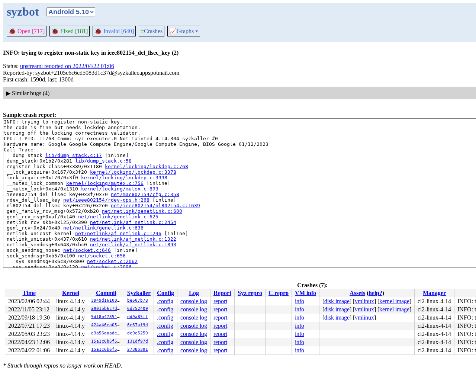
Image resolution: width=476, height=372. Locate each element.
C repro (278, 293)
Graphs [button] (181, 31)
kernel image (394, 301)
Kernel (70, 293)
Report (222, 293)
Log (194, 293)
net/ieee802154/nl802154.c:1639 (155, 205)
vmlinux (364, 301)
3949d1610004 (106, 300)
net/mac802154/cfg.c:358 (145, 194)
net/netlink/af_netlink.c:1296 (118, 233)
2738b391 (137, 349)
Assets (357, 293)
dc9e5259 (137, 333)
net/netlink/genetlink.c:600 (142, 211)
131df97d (137, 341)
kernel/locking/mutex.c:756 (105, 183)
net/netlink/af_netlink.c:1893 (133, 244)
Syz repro (250, 293)
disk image (337, 301)
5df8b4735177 (106, 316)
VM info (305, 293)
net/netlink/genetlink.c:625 (118, 216)
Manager (434, 293)
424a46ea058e (106, 325)
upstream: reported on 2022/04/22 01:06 (67, 66)
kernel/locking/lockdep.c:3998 (124, 177)
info (299, 301)
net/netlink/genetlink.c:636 (103, 228)
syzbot (23, 11)
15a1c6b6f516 (106, 341)
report (220, 301)
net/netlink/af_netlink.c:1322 (133, 239)
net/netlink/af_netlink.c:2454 (133, 222)
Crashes (152, 31)
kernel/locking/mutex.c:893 (119, 189)
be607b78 (137, 300)
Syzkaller (139, 293)
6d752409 (137, 308)
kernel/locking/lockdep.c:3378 (133, 172)
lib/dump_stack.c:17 (73, 155)
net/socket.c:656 (102, 256)
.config (165, 301)
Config (165, 293)
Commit (106, 293)
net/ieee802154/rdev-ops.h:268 (106, 200)
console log (193, 301)
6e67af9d (137, 325)
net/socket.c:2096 (106, 267)
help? (375, 293)
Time (29, 293)
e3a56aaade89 (106, 333)
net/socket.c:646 (87, 250)
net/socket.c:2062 (112, 261)
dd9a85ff (137, 316)
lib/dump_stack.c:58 (103, 161)
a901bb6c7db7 (106, 308)
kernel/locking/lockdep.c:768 (146, 166)
